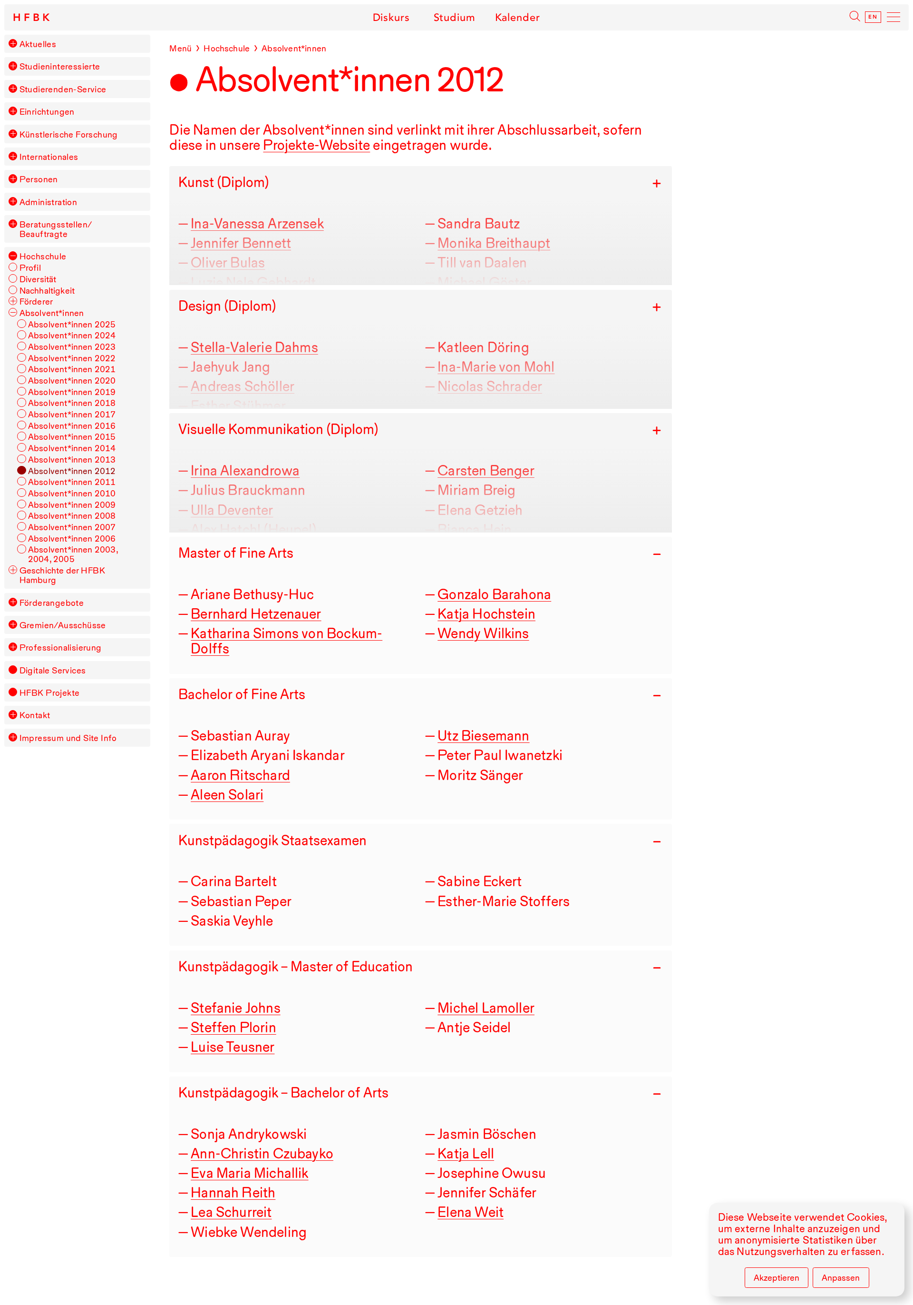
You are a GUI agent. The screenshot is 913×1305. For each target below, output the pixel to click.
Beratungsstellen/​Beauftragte (55, 228)
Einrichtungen (47, 111)
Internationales (48, 156)
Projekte (49, 692)
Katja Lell (465, 1153)
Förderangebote (51, 602)
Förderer (36, 301)
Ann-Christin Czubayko (262, 1153)
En (873, 17)
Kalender (517, 17)
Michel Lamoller (485, 1007)
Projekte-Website (316, 145)
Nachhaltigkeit (47, 290)
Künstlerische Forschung (68, 134)
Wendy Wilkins (483, 633)
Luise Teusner (232, 1046)
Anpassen (841, 1277)
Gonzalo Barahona (494, 594)
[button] (13, 43)
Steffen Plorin (233, 1027)
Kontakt (34, 715)
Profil (30, 267)
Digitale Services (52, 670)
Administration (48, 202)
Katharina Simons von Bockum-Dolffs (286, 641)
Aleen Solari (227, 794)
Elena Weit (470, 1212)
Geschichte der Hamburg (62, 574)
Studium (454, 17)
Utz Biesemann (483, 735)
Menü (180, 48)
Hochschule (43, 256)
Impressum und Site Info (68, 737)
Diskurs (391, 17)
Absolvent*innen (51, 312)
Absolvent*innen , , (73, 554)
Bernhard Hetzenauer (256, 613)
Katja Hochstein (486, 613)
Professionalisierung (60, 647)
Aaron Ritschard (240, 775)
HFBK (32, 17)
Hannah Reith (233, 1192)
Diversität (38, 279)
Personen (38, 179)
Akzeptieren (776, 1277)
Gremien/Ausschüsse (62, 625)
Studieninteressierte (59, 66)
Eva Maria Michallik (249, 1173)
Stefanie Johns (236, 1007)
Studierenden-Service (63, 89)
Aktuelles (38, 44)
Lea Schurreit (231, 1212)
